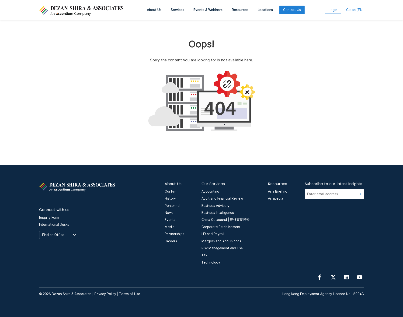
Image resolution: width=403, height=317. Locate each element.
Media (169, 227)
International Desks (54, 224)
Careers (171, 241)
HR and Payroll (213, 234)
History (170, 198)
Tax (204, 255)
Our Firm (171, 191)
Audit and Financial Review (222, 198)
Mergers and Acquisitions (221, 241)
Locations (265, 10)
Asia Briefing (277, 191)
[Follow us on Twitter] (333, 277)
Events (170, 220)
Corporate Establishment (221, 227)
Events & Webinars (208, 10)
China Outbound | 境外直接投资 (226, 220)
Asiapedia (275, 198)
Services (177, 10)
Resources (240, 10)
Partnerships (174, 234)
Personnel (172, 206)
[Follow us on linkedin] (346, 277)
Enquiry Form (49, 217)
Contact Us (292, 10)
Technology (211, 262)
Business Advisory (215, 206)
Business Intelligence (218, 213)
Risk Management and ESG (222, 248)
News (169, 213)
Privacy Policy (105, 294)
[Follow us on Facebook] (320, 277)
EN (355, 10)
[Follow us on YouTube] (359, 277)
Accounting (210, 191)
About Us (154, 10)
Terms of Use (129, 294)
